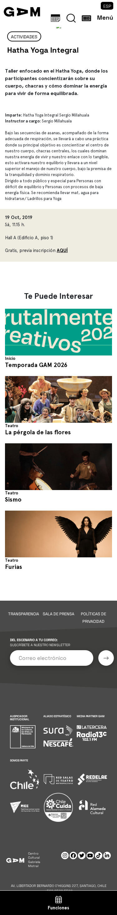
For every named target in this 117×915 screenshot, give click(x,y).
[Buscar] (71, 18)
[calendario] (55, 18)
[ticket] (86, 18)
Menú (105, 17)
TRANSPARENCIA (23, 614)
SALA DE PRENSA (58, 614)
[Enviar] (106, 658)
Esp (107, 6)
